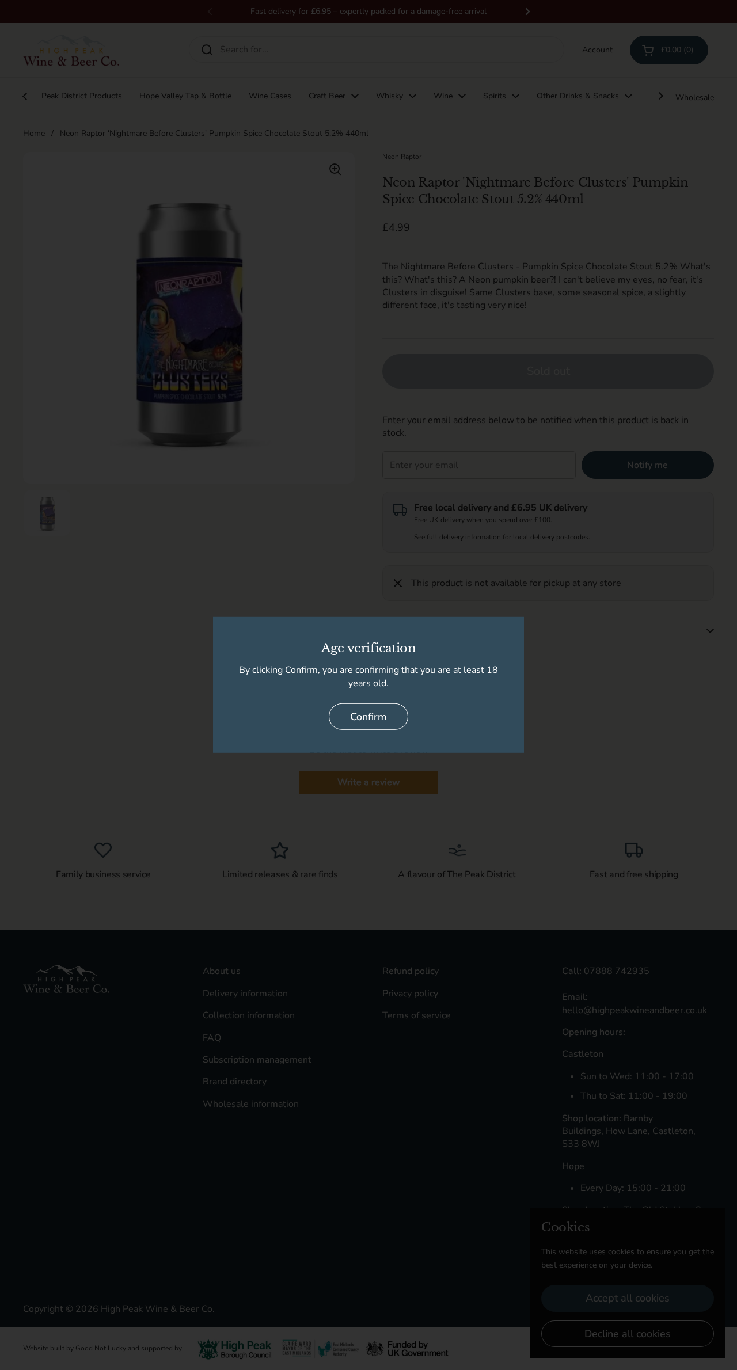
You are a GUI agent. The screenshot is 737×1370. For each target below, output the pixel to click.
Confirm (368, 717)
